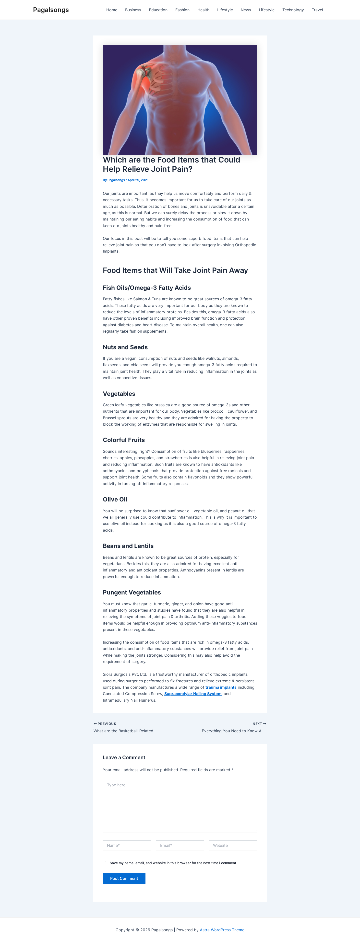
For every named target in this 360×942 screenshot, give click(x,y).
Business (133, 9)
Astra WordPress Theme (222, 929)
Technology (293, 9)
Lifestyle (225, 9)
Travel (317, 9)
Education (158, 9)
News (246, 9)
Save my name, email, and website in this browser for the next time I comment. (173, 863)
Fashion (182, 9)
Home (111, 9)
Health (203, 9)
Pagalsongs (51, 9)
